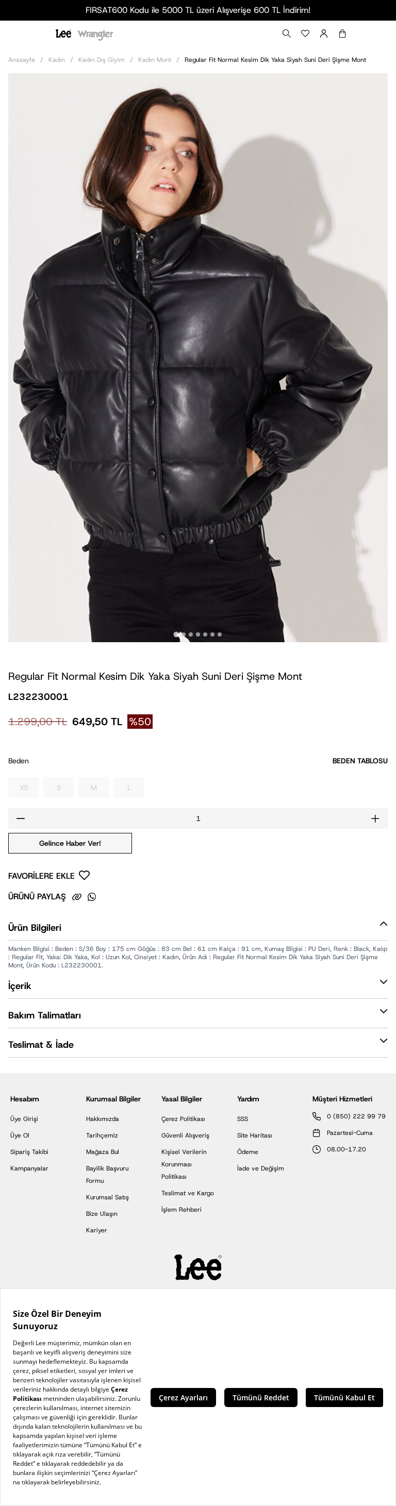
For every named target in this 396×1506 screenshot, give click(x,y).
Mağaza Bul (102, 1152)
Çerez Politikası (183, 1119)
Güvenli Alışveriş (185, 1135)
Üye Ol (19, 1135)
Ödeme (247, 1152)
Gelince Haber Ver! (70, 843)
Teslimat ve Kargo (187, 1193)
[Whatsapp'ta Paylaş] (92, 897)
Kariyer (96, 1230)
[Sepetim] (342, 33)
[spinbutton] (198, 818)
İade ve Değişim (260, 1168)
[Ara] (287, 33)
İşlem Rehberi (181, 1210)
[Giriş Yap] (324, 33)
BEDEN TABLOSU (360, 760)
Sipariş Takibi (29, 1152)
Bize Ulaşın (102, 1214)
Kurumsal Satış (107, 1197)
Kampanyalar (29, 1168)
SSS (242, 1119)
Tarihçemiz (102, 1135)
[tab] (176, 634)
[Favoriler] (305, 33)
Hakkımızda (102, 1119)
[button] (198, 930)
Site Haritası (254, 1135)
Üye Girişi (24, 1119)
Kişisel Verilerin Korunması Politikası (184, 1164)
